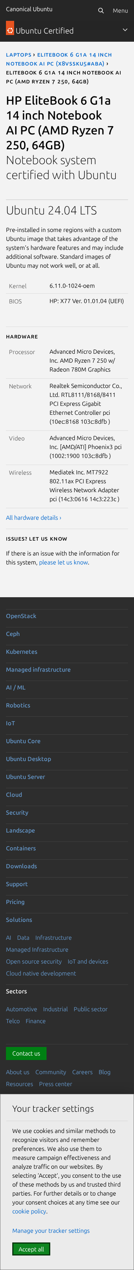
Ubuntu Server (25, 776)
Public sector (91, 1009)
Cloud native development (41, 973)
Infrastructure (53, 937)
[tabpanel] (67, 362)
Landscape (20, 830)
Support (17, 884)
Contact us (26, 1053)
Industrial (55, 1009)
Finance (36, 1021)
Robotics (18, 705)
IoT (10, 723)
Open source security (34, 961)
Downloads (21, 866)
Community (50, 1072)
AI (8, 937)
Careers (82, 1072)
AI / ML (16, 687)
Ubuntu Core (23, 741)
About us (17, 1072)
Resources (19, 1083)
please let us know (63, 562)
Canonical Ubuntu (29, 9)
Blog (105, 1072)
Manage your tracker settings (51, 1230)
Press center (55, 1083)
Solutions (19, 919)
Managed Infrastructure (37, 949)
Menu (120, 10)
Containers (21, 848)
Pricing (15, 901)
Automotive (21, 1009)
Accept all (31, 1249)
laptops (19, 54)
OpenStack (21, 615)
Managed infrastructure (38, 669)
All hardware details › (33, 517)
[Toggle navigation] (125, 30)
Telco (13, 1021)
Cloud (14, 794)
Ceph (13, 633)
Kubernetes (21, 651)
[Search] (101, 10)
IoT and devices (88, 961)
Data (23, 937)
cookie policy (29, 1211)
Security (17, 812)
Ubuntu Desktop (28, 758)
